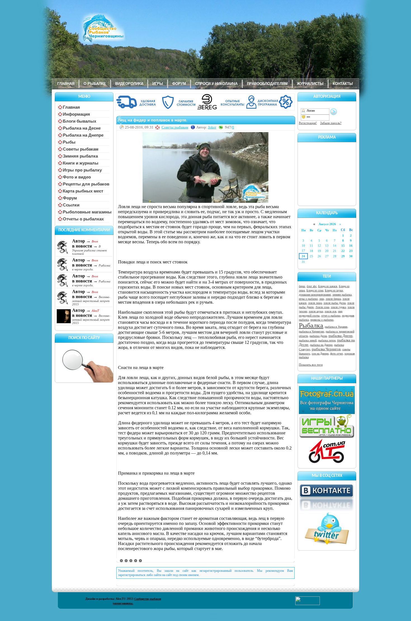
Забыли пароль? (330, 123)
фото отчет (336, 353)
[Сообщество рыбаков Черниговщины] (87, 32)
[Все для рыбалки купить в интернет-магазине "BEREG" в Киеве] (205, 109)
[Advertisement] (327, 173)
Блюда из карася (327, 286)
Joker (212, 127)
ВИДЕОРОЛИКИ (129, 84)
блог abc (311, 286)
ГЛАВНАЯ (65, 84)
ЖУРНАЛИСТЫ (310, 84)
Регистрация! (308, 123)
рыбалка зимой (307, 340)
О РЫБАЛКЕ (95, 84)
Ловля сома (322, 307)
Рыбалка (311, 325)
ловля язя (330, 311)
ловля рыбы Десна (334, 302)
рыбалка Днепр (341, 336)
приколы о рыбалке (321, 319)
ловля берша (333, 298)
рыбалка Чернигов (326, 349)
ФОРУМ (179, 84)
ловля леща (315, 302)
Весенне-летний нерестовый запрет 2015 (91, 300)
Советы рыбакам (175, 127)
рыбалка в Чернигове (311, 331)
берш (302, 286)
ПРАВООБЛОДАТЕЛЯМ (267, 84)
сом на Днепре (320, 353)
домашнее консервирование (315, 294)
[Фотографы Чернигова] (327, 413)
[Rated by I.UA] (307, 604)
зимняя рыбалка (341, 294)
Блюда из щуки (334, 290)
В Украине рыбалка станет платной (89, 250)
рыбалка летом (327, 340)
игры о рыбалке (308, 298)
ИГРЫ (157, 84)
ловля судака (338, 307)
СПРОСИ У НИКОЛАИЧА (216, 84)
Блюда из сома (314, 290)
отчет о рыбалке (330, 315)
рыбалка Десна (318, 335)
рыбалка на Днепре (321, 344)
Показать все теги (311, 364)
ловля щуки (316, 311)
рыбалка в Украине (336, 326)
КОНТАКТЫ (343, 84)
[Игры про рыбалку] (327, 437)
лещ (321, 298)
